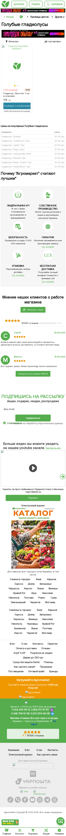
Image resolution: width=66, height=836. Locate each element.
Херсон (28, 588)
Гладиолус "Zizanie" (11, 136)
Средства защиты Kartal (26, 662)
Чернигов (35, 602)
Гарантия (52, 643)
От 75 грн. (59, 136)
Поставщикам (15, 671)
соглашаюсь (15, 423)
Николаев (47, 593)
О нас (24, 643)
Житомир (50, 602)
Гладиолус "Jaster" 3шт (13, 145)
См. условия (48, 246)
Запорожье (45, 583)
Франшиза (13, 750)
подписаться (33, 418)
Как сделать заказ (47, 754)
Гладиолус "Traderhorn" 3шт (15, 140)
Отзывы (45, 648)
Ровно (41, 597)
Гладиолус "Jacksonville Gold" (16, 153)
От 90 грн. (59, 140)
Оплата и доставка (26, 648)
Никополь (14, 597)
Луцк (34, 593)
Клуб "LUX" (20, 653)
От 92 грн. (59, 149)
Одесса (18, 583)
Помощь (48, 662)
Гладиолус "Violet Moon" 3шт (15, 166)
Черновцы (32, 623)
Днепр (31, 583)
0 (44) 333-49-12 (21, 709)
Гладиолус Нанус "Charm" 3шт (16, 162)
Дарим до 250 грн (33, 657)
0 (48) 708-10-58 (20, 713)
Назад (10, 16)
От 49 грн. (59, 166)
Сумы (53, 597)
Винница (53, 588)
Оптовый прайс (36, 671)
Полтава (28, 597)
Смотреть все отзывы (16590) (33, 373)
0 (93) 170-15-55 (40, 709)
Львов (40, 588)
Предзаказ (46, 666)
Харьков (51, 579)
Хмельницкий (18, 602)
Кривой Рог (19, 593)
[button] (15, 85)
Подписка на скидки (41, 653)
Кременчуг (20, 628)
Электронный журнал (20, 754)
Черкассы (14, 588)
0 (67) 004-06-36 (40, 713)
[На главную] (5, 4)
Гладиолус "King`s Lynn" (13, 149)
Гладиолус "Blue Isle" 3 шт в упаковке (16, 94)
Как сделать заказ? (24, 666)
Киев (38, 579)
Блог (12, 643)
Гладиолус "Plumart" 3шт (13, 158)
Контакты (38, 643)
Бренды (53, 671)
